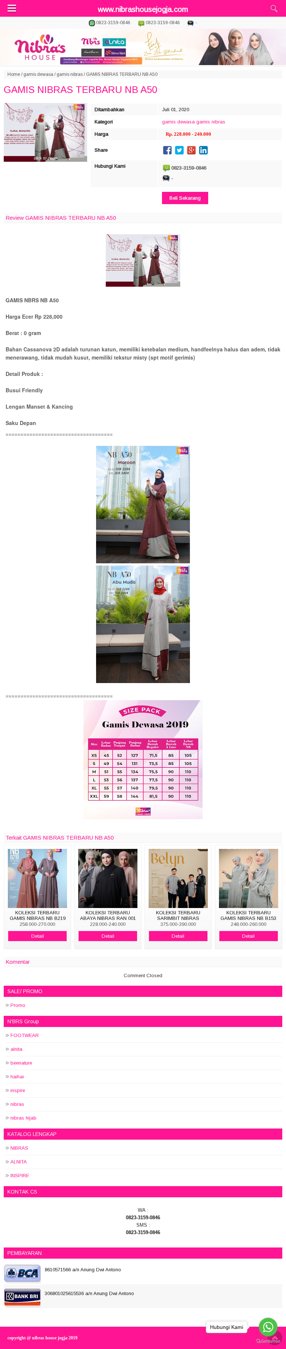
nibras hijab (23, 1118)
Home (13, 74)
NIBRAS (19, 1148)
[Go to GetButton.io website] (268, 1341)
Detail (37, 936)
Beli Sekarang (185, 198)
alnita (16, 1049)
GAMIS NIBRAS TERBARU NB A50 (80, 89)
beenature (21, 1063)
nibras (17, 1104)
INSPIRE (19, 1175)
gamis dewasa (38, 74)
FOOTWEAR (24, 1035)
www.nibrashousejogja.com (143, 9)
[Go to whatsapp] (268, 1327)
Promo (17, 1005)
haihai (17, 1076)
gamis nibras (70, 74)
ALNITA (18, 1162)
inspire (17, 1090)
